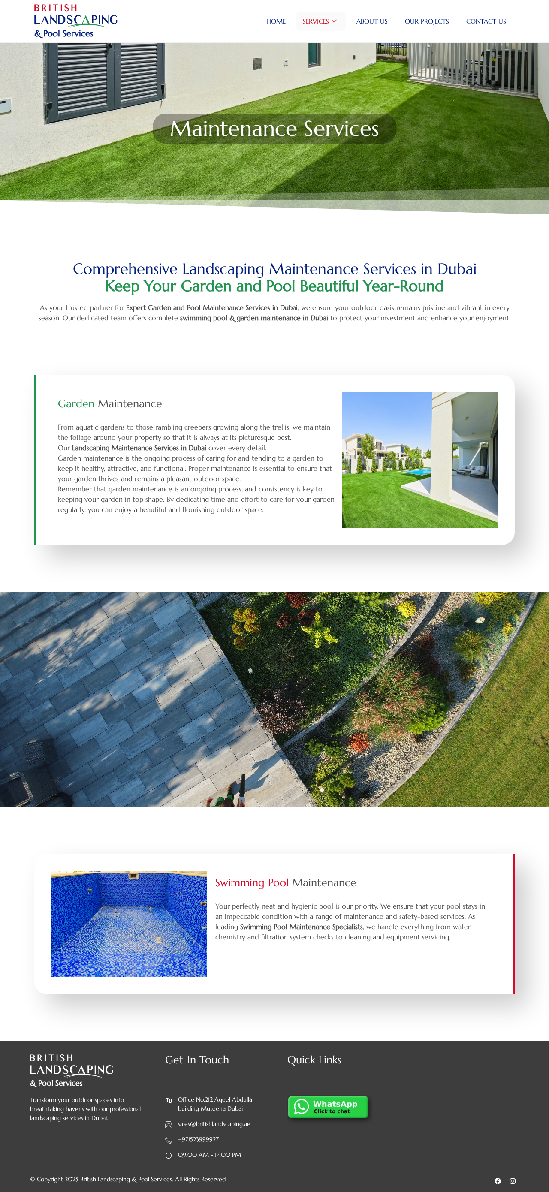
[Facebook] (497, 1181)
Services (316, 21)
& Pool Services (63, 33)
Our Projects (427, 21)
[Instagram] (512, 1181)
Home (276, 21)
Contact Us (486, 21)
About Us (372, 21)
